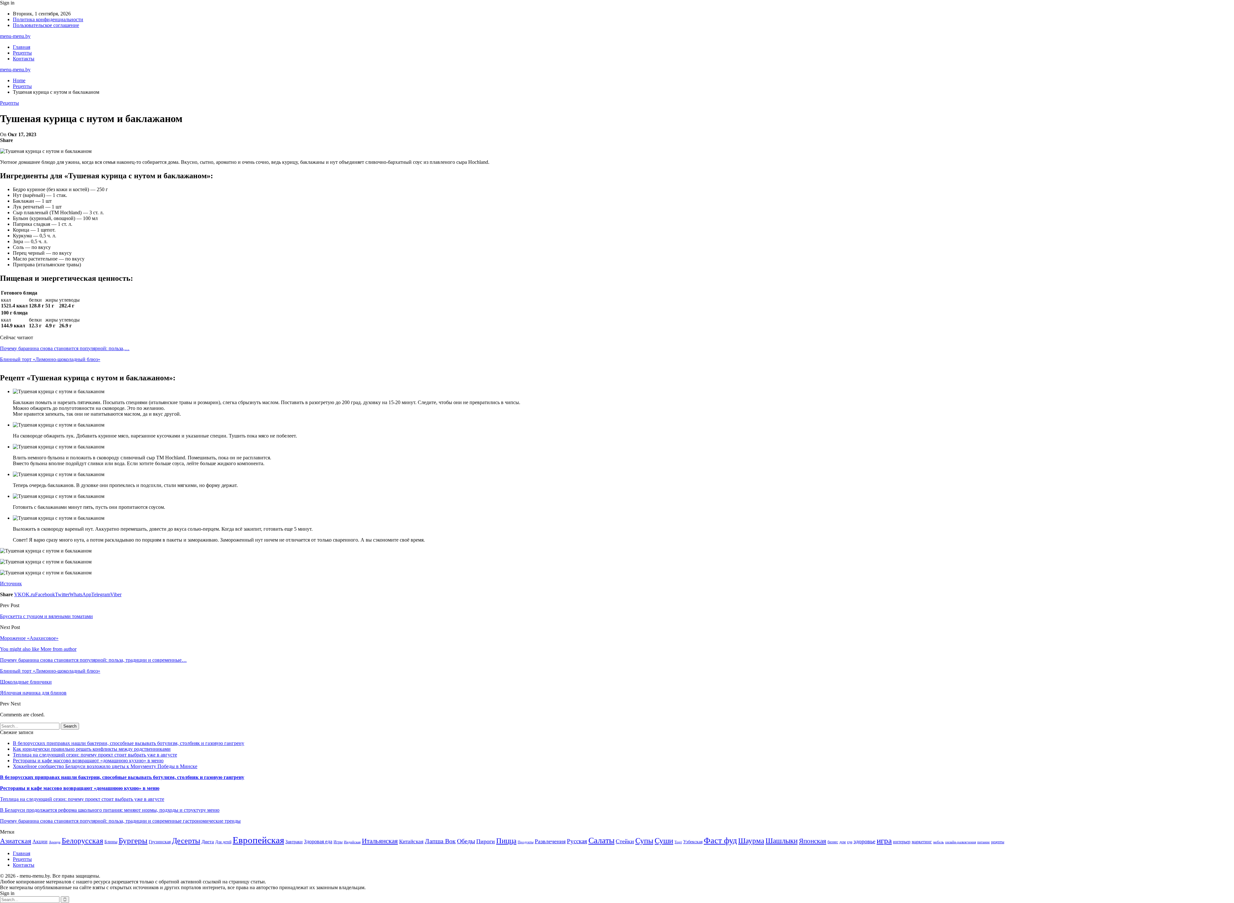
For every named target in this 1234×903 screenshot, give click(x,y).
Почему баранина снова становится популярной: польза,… (65, 348)
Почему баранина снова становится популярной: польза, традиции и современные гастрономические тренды (120, 821)
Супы (644, 840)
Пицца (506, 841)
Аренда (54, 842)
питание (983, 842)
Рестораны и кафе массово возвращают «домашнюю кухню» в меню (88, 760)
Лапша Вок (440, 841)
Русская (577, 841)
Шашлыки (781, 841)
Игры (338, 842)
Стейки (625, 841)
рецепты (997, 842)
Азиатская (15, 841)
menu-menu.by (15, 36)
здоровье (864, 841)
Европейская (258, 840)
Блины (110, 841)
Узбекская (692, 841)
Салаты (601, 840)
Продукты (525, 842)
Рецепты (22, 53)
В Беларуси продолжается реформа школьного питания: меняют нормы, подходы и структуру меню (109, 810)
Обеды (466, 841)
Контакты (23, 58)
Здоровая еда (318, 841)
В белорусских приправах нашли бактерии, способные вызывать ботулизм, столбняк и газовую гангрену (128, 743)
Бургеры (133, 840)
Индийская (352, 842)
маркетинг (922, 841)
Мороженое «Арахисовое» (29, 638)
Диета (207, 841)
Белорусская (82, 840)
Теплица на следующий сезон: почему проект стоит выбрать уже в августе (95, 754)
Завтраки (294, 841)
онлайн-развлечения (960, 842)
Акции (40, 841)
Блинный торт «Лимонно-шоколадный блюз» (50, 359)
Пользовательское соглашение (46, 25)
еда (849, 842)
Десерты (186, 841)
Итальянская (380, 841)
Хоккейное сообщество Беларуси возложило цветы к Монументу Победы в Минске (105, 766)
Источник (11, 583)
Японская (812, 841)
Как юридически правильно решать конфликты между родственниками (92, 749)
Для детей (223, 842)
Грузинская (160, 841)
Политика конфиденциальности (48, 19)
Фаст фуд (720, 840)
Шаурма (751, 841)
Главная (21, 47)
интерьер (901, 841)
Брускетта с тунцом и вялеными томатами (46, 616)
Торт (678, 842)
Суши (664, 840)
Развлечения (550, 841)
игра (884, 840)
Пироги (485, 841)
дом (842, 842)
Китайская (411, 841)
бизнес (832, 842)
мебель (938, 842)
